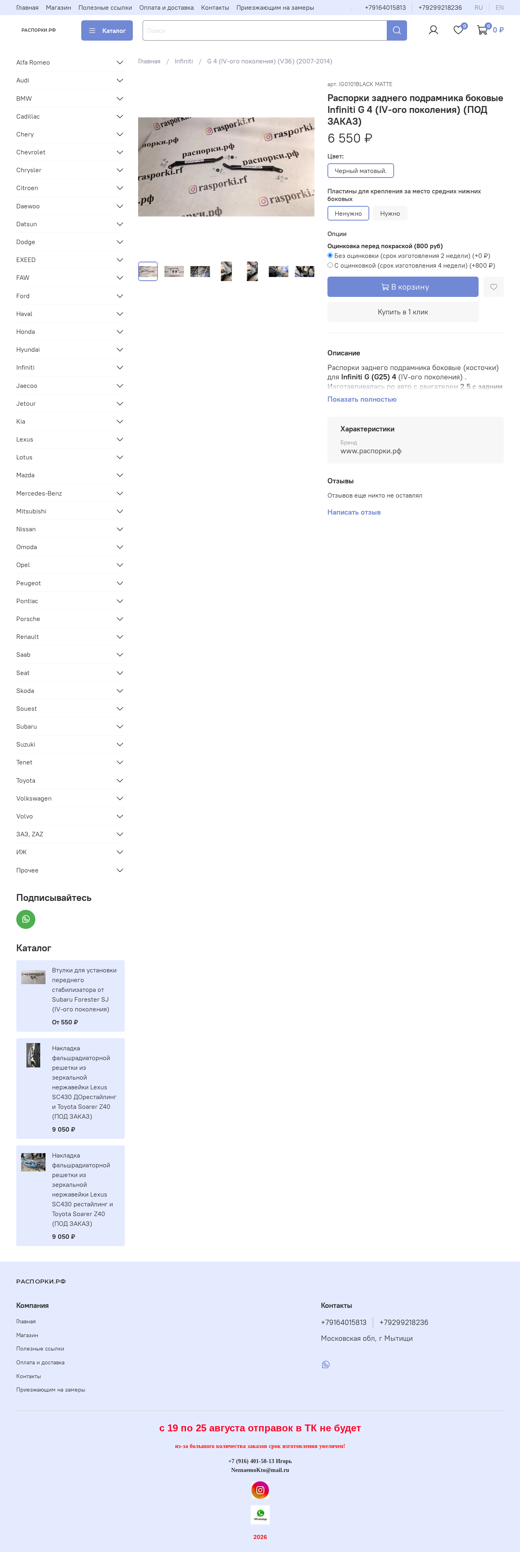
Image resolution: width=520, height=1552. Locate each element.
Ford (23, 296)
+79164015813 (385, 7)
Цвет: (335, 156)
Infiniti (184, 61)
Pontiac (27, 601)
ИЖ (21, 852)
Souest (26, 708)
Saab (23, 654)
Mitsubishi (31, 511)
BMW (24, 98)
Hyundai (28, 349)
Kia (20, 421)
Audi (22, 80)
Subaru (26, 726)
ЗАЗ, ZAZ (29, 834)
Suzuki (25, 744)
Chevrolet (31, 152)
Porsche (28, 619)
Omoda (26, 547)
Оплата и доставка (166, 7)
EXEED (26, 259)
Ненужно (348, 213)
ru (478, 7)
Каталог (114, 30)
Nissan (26, 529)
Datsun (26, 224)
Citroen (27, 188)
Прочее (27, 870)
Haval (24, 314)
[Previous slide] (151, 167)
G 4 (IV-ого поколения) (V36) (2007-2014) (269, 61)
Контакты (215, 7)
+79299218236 (440, 7)
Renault (27, 636)
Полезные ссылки (105, 7)
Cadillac (28, 116)
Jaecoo (26, 385)
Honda (25, 331)
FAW (23, 277)
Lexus (24, 439)
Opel (23, 565)
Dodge (25, 242)
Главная (27, 7)
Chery (25, 134)
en (500, 7)
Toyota (25, 780)
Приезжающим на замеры (275, 7)
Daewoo (28, 206)
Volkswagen (34, 798)
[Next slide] (301, 167)
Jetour (26, 403)
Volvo (24, 816)
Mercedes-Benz (39, 493)
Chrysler (28, 170)
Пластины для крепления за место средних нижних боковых (404, 195)
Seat (23, 673)
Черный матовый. (361, 171)
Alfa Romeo (33, 62)
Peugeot (28, 583)
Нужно (390, 213)
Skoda (25, 690)
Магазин (58, 7)
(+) (412, 255)
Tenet (24, 762)
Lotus (24, 457)
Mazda (25, 475)
